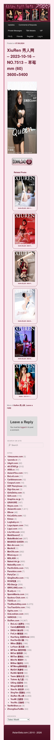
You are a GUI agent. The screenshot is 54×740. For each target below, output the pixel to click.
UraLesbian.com (15, 613)
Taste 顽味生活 (17, 676)
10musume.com (15, 456)
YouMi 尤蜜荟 (17, 699)
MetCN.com (13, 551)
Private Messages (15, 30)
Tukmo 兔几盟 (17, 679)
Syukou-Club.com (16, 597)
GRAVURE (12, 502)
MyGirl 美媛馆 (17, 669)
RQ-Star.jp (12, 584)
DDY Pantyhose (14, 485)
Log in (40, 36)
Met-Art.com (13, 545)
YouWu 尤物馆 (17, 702)
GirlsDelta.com (14, 492)
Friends (20, 36)
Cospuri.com (13, 482)
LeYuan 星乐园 (17, 646)
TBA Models (31, 30)
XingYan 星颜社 (18, 692)
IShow (10, 512)
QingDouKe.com (15, 577)
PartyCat (11, 574)
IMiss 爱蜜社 (16, 643)
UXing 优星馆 (17, 682)
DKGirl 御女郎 (17, 630)
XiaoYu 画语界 (17, 689)
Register (30, 36)
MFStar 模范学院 (18, 649)
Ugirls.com (12, 610)
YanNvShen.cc (14, 705)
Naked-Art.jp (13, 561)
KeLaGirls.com (14, 515)
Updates (11, 24)
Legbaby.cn (13, 522)
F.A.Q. (10, 36)
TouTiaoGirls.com (16, 607)
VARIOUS (11, 617)
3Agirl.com (12, 463)
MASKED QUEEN (15, 541)
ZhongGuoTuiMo (15, 708)
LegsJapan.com (15, 525)
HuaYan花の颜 (17, 640)
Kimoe (10, 518)
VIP (41, 30)
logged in (24, 427)
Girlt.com (11, 495)
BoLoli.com (13, 476)
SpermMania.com (15, 594)
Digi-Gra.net (13, 489)
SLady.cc (11, 590)
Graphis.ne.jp (14, 499)
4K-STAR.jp (12, 466)
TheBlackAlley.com (16, 604)
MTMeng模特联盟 (19, 666)
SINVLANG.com (14, 587)
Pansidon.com (14, 571)
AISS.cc (11, 469)
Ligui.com (12, 528)
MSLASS (11, 558)
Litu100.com (13, 531)
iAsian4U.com (14, 508)
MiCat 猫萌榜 (17, 653)
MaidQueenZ (13, 535)
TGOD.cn (11, 600)
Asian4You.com (15, 472)
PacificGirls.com (15, 567)
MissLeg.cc (13, 554)
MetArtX (11, 548)
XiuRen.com (13, 620)
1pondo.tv (12, 459)
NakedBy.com (14, 564)
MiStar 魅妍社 (17, 663)
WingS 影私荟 (17, 686)
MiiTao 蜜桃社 (17, 656)
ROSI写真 (11, 581)
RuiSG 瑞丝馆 (17, 672)
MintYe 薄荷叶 (17, 659)
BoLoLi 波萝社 (17, 623)
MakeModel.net (14, 538)
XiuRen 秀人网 (19, 405)
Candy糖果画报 (18, 626)
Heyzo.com (12, 505)
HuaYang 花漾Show (20, 636)
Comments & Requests (28, 24)
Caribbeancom (14, 479)
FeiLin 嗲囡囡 (17, 633)
